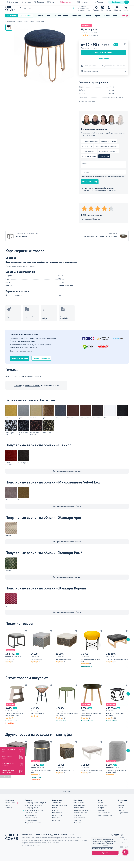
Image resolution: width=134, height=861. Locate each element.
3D (127, 2)
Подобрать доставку (19, 358)
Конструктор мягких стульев (34, 805)
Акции (122, 16)
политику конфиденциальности (113, 176)
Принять (105, 853)
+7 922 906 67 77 (84, 7)
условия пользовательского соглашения (102, 846)
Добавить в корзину (103, 52)
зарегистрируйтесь (32, 385)
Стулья (40, 16)
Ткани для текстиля (31, 818)
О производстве (123, 813)
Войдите (17, 385)
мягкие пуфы (61, 734)
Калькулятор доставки (59, 805)
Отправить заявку (89, 181)
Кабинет (108, 10)
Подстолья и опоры (62, 16)
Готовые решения (79, 818)
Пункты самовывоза (41, 358)
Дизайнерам (116, 2)
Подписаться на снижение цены (114, 66)
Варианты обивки (30, 317)
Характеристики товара (48, 318)
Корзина (126, 10)
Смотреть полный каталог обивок (67, 471)
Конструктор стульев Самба (34, 810)
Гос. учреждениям (79, 805)
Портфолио (101, 808)
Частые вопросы (57, 813)
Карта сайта (56, 818)
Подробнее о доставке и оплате (21, 351)
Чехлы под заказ (30, 815)
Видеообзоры (102, 805)
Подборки (8, 808)
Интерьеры (101, 810)
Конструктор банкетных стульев (35, 803)
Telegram (96, 10)
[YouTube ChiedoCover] (121, 847)
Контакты (27, 2)
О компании (13, 2)
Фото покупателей (104, 813)
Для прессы (77, 820)
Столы (49, 16)
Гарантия (55, 810)
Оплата (54, 808)
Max (102, 10)
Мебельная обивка (31, 820)
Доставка (40, 2)
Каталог (13, 15)
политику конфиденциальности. (102, 849)
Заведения (27, 15)
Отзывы (100, 803)
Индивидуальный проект (33, 823)
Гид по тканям (56, 820)
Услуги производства (80, 813)
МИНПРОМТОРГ (78, 808)
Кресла (97, 16)
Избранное (117, 10)
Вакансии (121, 810)
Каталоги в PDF (57, 815)
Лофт (115, 16)
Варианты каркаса (13, 317)
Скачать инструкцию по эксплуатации (21, 266)
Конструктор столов (31, 808)
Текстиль (88, 16)
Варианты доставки (91, 71)
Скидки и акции (10, 803)
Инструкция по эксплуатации (65, 318)
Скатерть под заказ (31, 813)
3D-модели (77, 823)
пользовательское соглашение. (78, 840)
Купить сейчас (104, 58)
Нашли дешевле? (90, 66)
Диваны (107, 16)
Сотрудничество (78, 803)
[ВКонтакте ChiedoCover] (126, 847)
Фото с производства (105, 815)
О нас (120, 803)
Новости (121, 808)
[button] (20, 8)
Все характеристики (87, 101)
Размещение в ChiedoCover (82, 810)
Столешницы (77, 16)
